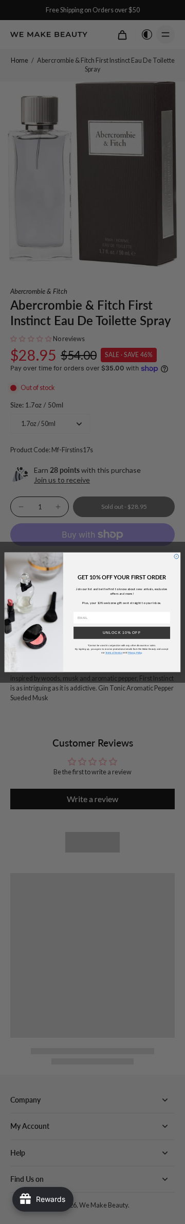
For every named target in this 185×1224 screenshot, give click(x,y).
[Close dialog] (176, 556)
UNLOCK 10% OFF (122, 632)
